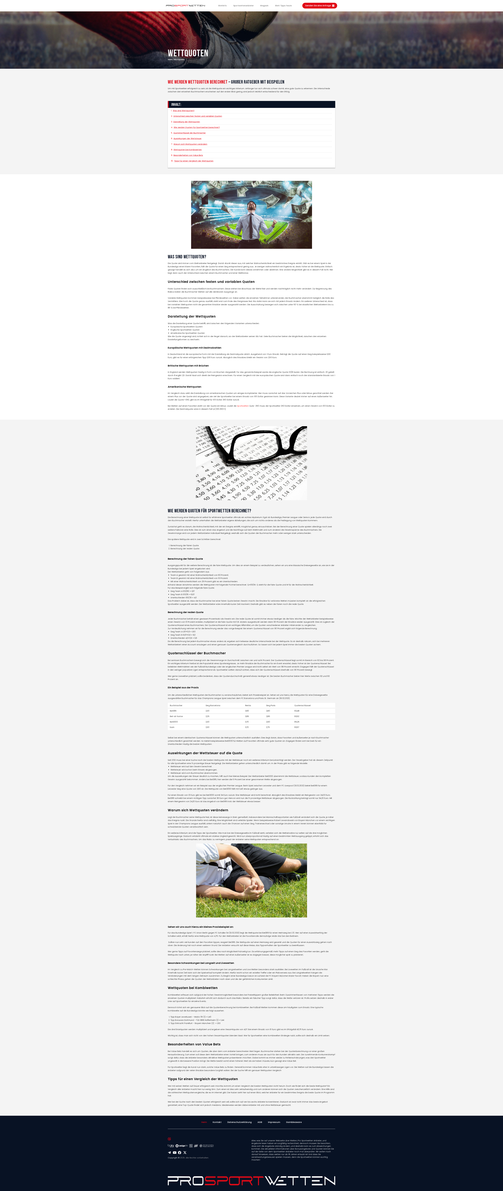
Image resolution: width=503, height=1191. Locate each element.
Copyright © (174, 1157)
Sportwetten (243, 406)
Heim (170, 59)
